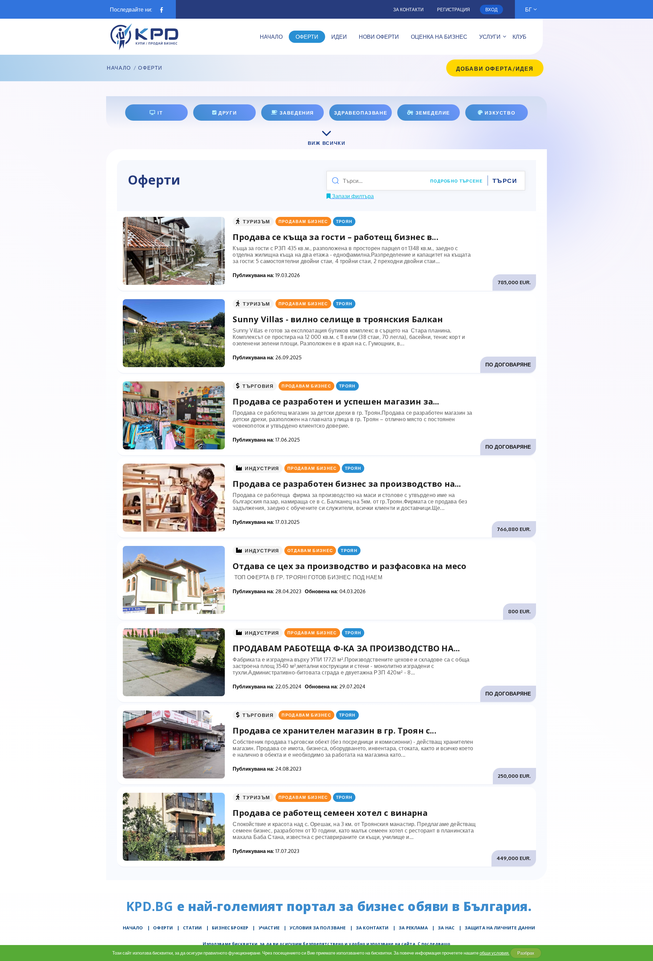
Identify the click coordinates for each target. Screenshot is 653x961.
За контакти (408, 9)
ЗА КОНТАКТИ (372, 928)
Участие (269, 928)
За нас (446, 928)
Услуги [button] (490, 36)
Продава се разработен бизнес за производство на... (347, 483)
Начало (119, 68)
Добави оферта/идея (495, 68)
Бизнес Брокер (230, 928)
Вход (491, 9)
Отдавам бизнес (310, 550)
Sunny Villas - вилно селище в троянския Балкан (337, 319)
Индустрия (262, 468)
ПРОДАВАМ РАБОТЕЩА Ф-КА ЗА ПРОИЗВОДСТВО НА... (346, 648)
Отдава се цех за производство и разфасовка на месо (349, 565)
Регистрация (453, 9)
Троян (344, 221)
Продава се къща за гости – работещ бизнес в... (335, 236)
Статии (192, 928)
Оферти (163, 928)
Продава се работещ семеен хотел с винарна (330, 812)
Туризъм (256, 221)
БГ (528, 9)
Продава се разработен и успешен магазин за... (336, 401)
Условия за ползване (317, 928)
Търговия (257, 386)
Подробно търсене (456, 181)
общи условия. (494, 953)
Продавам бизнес (303, 221)
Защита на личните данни (500, 928)
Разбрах (525, 953)
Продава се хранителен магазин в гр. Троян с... (334, 730)
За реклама (413, 928)
